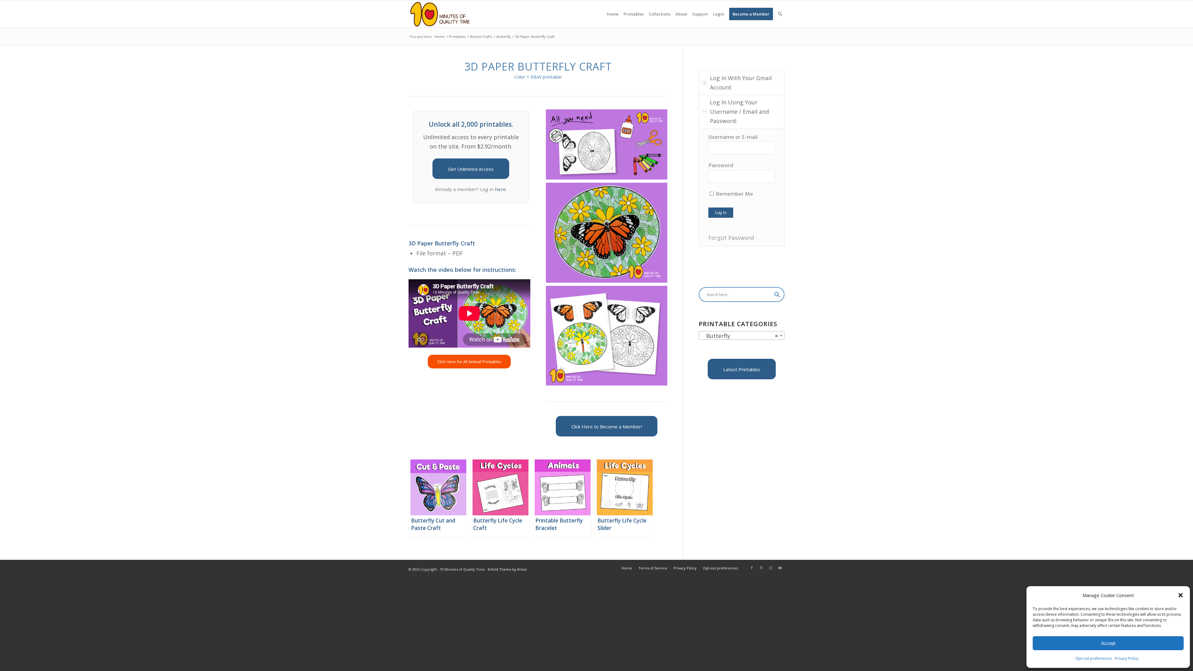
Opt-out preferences (1093, 658)
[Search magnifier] (777, 294)
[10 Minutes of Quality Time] (440, 14)
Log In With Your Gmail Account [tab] (741, 82)
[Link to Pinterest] (761, 568)
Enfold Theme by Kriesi (507, 569)
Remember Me (734, 193)
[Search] (779, 14)
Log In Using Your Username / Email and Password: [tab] (739, 111)
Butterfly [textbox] (740, 336)
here (500, 189)
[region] (741, 187)
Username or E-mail (732, 136)
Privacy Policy (1126, 658)
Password (720, 165)
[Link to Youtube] (779, 568)
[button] (1180, 595)
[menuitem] (612, 14)
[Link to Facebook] (751, 568)
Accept (1108, 643)
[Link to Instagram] (770, 568)
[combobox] (741, 335)
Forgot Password (731, 237)
